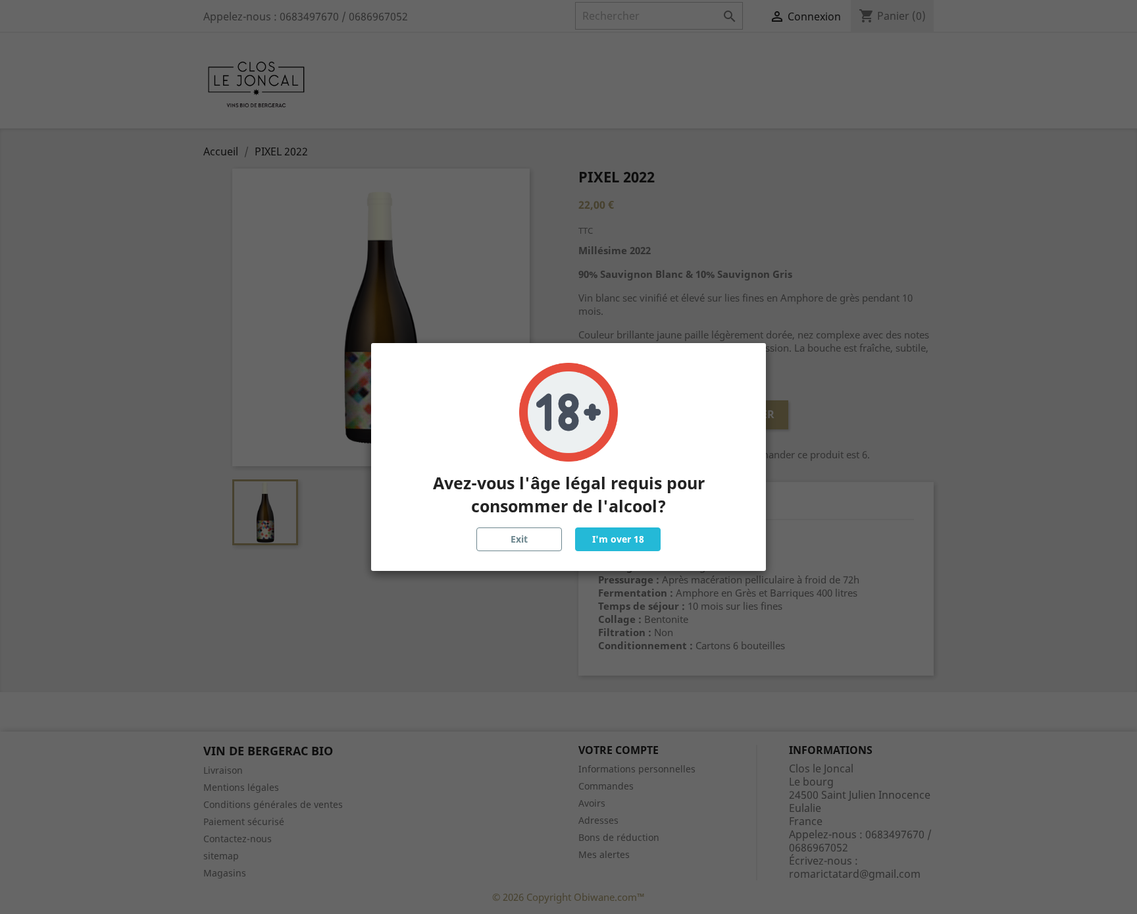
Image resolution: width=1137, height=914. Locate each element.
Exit (519, 539)
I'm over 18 (618, 539)
